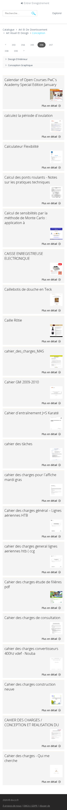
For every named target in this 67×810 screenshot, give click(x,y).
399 (16, 51)
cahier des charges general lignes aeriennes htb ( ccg (30, 548)
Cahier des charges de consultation (32, 617)
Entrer (27, 3)
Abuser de (44, 805)
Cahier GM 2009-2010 (21, 382)
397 (51, 44)
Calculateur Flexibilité (21, 146)
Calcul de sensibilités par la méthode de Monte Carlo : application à (26, 218)
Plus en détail (50, 105)
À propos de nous (12, 805)
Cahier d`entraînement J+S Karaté (31, 413)
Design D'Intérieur (18, 59)
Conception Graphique (20, 65)
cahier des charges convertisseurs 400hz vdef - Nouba (31, 651)
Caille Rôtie (13, 320)
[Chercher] (33, 13)
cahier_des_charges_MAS (24, 351)
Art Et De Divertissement (33, 29)
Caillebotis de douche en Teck (28, 289)
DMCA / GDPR (30, 805)
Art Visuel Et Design (17, 33)
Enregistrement (40, 3)
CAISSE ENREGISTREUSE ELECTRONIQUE (23, 256)
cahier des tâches (18, 443)
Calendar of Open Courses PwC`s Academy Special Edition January (30, 82)
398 (6, 51)
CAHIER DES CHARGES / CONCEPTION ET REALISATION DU (31, 722)
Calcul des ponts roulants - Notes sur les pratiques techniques (30, 180)
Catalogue (8, 29)
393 (14, 44)
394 (23, 44)
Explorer (57, 13)
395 (32, 44)
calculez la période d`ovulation (28, 115)
